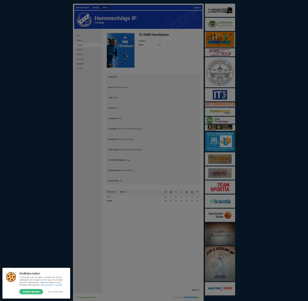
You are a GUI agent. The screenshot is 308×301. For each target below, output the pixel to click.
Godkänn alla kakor (31, 291)
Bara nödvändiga (55, 291)
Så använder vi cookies (51, 285)
